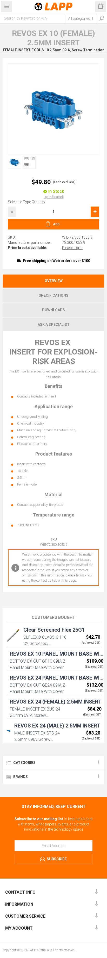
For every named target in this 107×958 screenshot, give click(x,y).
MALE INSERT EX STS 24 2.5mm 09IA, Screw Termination (37, 739)
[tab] (53, 281)
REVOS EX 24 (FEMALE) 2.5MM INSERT (56, 702)
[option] (13, 162)
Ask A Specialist (54, 324)
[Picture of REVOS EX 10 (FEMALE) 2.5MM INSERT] (14, 162)
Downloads (53, 310)
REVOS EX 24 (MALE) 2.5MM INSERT (57, 726)
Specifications (53, 295)
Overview (54, 281)
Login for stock (54, 197)
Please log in (72, 248)
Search (102, 18)
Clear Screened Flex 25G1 (54, 630)
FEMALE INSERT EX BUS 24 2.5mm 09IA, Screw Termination (35, 715)
